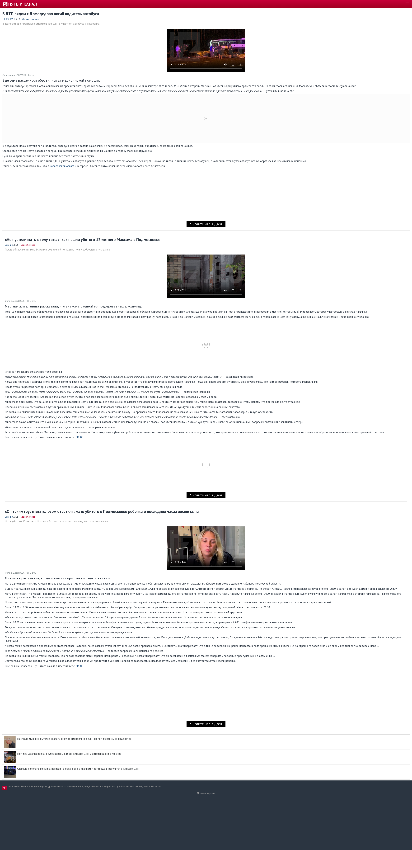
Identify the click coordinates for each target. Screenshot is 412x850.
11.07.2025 (7, 19)
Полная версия (206, 793)
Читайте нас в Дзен (206, 224)
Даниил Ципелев (30, 19)
